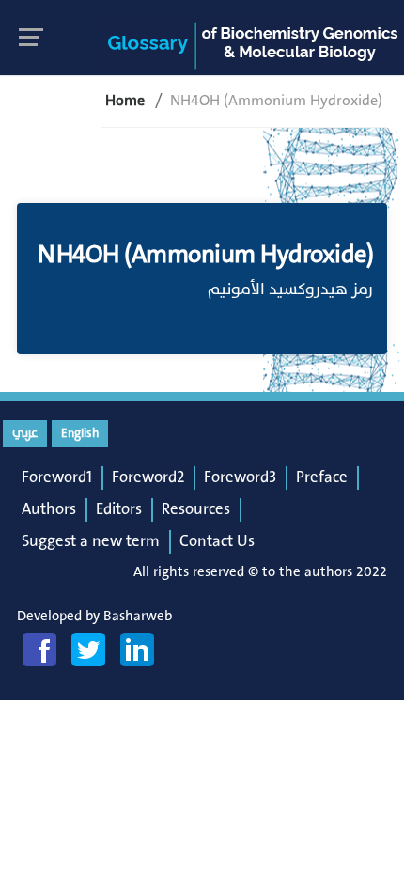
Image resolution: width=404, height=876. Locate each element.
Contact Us (217, 541)
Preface (322, 477)
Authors (49, 509)
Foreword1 (57, 477)
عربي (25, 433)
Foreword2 (148, 477)
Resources (196, 509)
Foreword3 (240, 477)
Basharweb (137, 616)
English (80, 433)
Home (125, 100)
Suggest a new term (91, 541)
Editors (119, 509)
